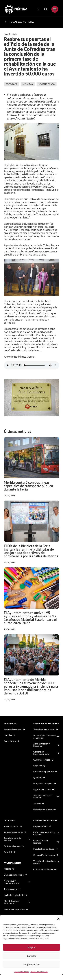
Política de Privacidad (39, 971)
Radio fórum (10, 741)
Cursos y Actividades (43, 869)
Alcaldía (27, 84)
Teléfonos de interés (13, 832)
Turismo (37, 803)
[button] (58, 918)
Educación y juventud (43, 771)
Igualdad (37, 777)
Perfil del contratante (14, 895)
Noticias (14, 34)
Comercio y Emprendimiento (41, 753)
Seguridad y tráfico (42, 789)
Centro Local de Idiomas (40, 841)
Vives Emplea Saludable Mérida (44, 862)
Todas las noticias (21, 21)
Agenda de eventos (13, 729)
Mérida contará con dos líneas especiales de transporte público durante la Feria (28, 485)
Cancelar (31, 955)
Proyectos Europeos (42, 783)
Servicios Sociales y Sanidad (42, 796)
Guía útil (8, 852)
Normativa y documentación (11, 882)
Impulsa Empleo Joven (43, 849)
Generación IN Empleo (44, 855)
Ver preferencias (31, 964)
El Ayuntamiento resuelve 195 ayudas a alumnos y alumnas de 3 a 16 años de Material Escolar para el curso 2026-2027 (30, 618)
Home (6, 34)
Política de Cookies (21, 971)
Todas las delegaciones (44, 729)
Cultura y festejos (12, 846)
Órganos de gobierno (14, 875)
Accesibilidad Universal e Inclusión (44, 736)
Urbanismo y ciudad (42, 809)
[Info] (38, 9)
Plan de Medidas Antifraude (11, 902)
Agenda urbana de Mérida (12, 839)
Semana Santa (46, 84)
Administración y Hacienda (41, 745)
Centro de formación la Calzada (44, 833)
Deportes (37, 766)
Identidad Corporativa (14, 909)
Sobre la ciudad (11, 826)
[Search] (46, 9)
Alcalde (7, 869)
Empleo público (40, 826)
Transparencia (10, 889)
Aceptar (32, 947)
